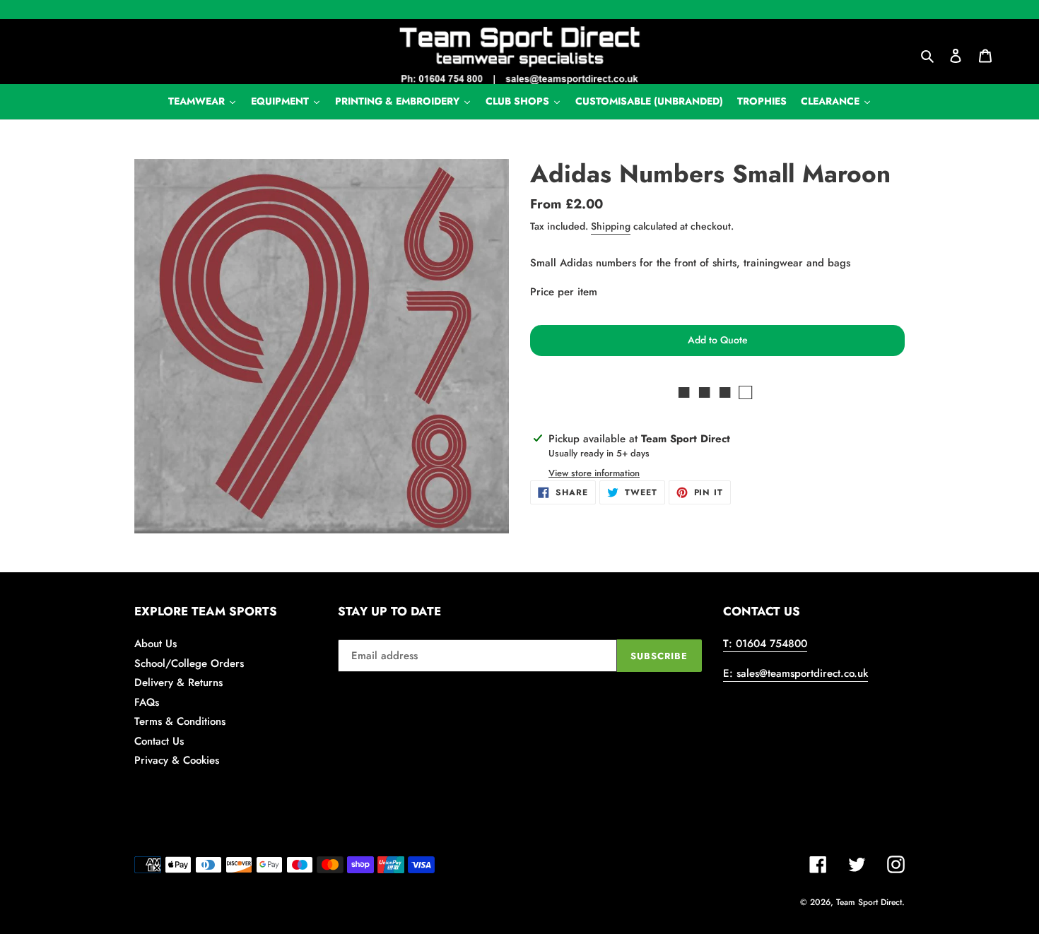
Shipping (610, 226)
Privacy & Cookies (176, 760)
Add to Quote (718, 340)
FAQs (146, 702)
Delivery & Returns (178, 682)
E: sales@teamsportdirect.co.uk (795, 673)
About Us (155, 643)
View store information (594, 473)
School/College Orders (189, 663)
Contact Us (159, 741)
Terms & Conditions (179, 721)
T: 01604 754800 (765, 643)
